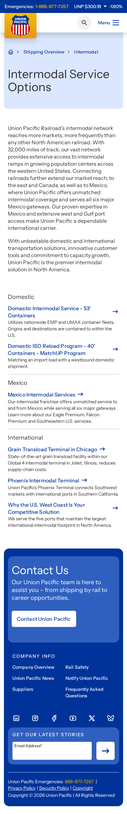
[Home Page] (14, 52)
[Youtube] (73, 718)
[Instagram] (35, 718)
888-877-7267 (79, 782)
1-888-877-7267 (52, 6)
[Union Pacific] (20, 25)
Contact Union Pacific (44, 619)
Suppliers (22, 689)
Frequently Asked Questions (84, 692)
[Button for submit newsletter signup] (105, 751)
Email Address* (28, 746)
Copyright (83, 788)
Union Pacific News (33, 678)
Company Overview (33, 667)
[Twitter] (92, 718)
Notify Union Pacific (86, 678)
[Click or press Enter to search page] (84, 22)
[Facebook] (54, 718)
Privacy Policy (21, 788)
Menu (104, 23)
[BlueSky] (111, 718)
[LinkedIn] (16, 718)
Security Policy (54, 788)
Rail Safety (77, 667)
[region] (98, 6)
